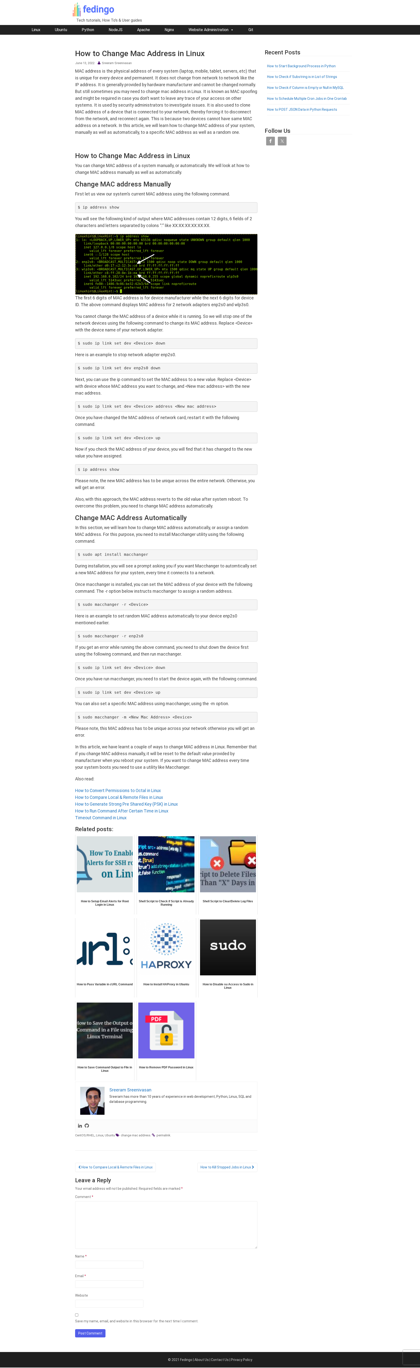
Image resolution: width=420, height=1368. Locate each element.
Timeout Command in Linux (101, 817)
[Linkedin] (80, 1126)
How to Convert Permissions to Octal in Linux (118, 790)
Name (81, 1256)
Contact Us (220, 1360)
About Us (201, 1360)
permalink (163, 1135)
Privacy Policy (241, 1360)
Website (81, 1295)
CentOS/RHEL (85, 1135)
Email (80, 1276)
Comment (84, 1197)
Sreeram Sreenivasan (117, 63)
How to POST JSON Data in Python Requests (302, 109)
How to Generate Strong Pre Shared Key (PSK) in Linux (126, 804)
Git (250, 29)
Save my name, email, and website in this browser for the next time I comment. (136, 1321)
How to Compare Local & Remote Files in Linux (119, 797)
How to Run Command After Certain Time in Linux (121, 811)
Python (88, 29)
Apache (143, 29)
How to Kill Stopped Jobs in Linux (226, 1167)
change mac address (135, 1135)
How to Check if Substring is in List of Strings (302, 77)
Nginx (169, 29)
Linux (36, 29)
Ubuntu (61, 29)
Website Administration (208, 29)
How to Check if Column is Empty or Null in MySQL (305, 88)
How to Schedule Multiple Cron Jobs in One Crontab (307, 99)
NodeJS (115, 29)
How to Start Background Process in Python (301, 66)
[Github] (87, 1126)
